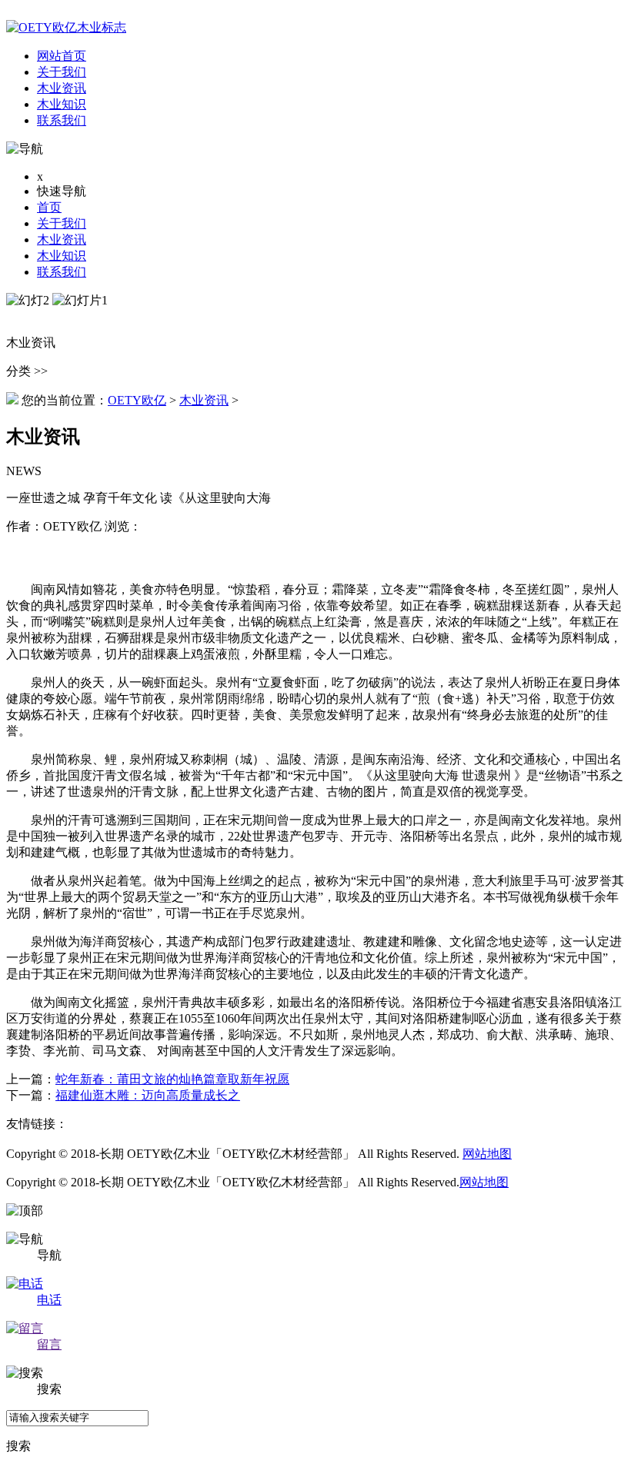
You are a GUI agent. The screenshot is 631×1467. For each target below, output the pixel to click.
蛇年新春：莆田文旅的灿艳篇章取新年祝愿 (172, 1079)
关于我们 (61, 223)
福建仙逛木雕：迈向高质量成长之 (147, 1095)
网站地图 (487, 1153)
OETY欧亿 (137, 400)
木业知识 (61, 255)
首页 (49, 207)
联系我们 (61, 271)
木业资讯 (61, 239)
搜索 (18, 1445)
